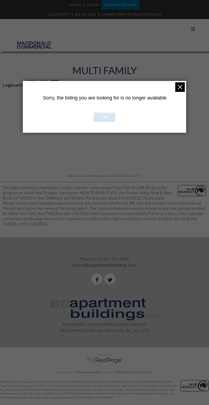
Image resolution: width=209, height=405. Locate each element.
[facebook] (97, 280)
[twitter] (111, 280)
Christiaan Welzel (88, 372)
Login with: (14, 84)
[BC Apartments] (41, 30)
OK (104, 117)
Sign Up (92, 5)
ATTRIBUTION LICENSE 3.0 (133, 372)
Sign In (75, 5)
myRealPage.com (104, 360)
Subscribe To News (120, 5)
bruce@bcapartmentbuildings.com (104, 264)
